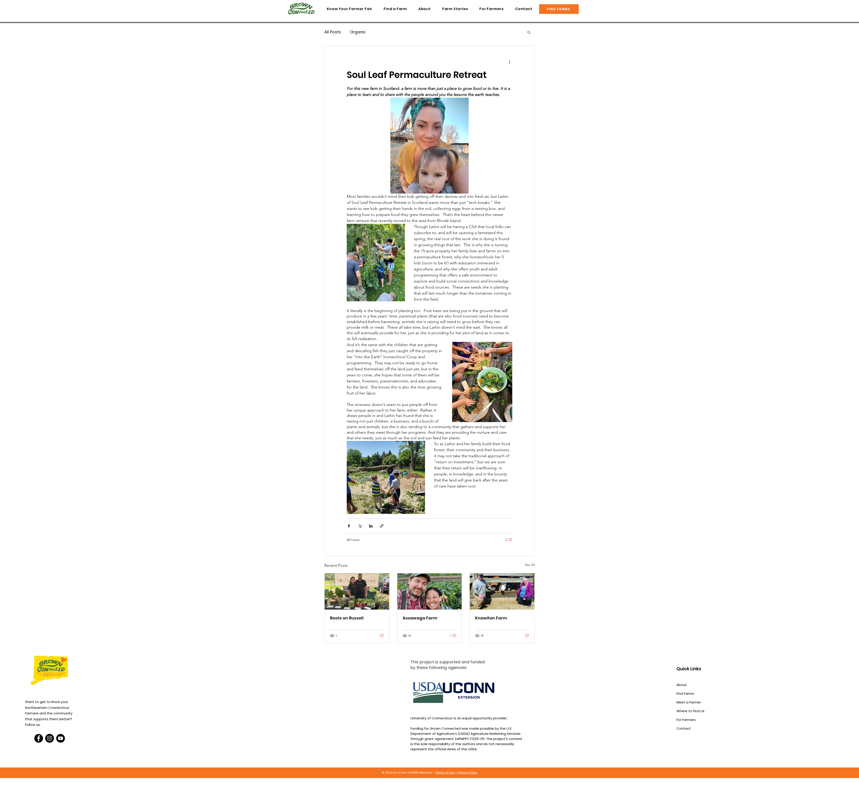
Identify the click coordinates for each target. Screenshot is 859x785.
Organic (358, 32)
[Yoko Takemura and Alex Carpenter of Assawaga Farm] (429, 591)
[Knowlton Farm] (502, 591)
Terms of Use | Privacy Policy (456, 772)
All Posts (332, 32)
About (681, 684)
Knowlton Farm (491, 618)
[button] (529, 32)
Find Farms (685, 693)
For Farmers (686, 719)
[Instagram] (49, 738)
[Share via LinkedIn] (371, 526)
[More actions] (509, 62)
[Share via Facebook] (349, 526)
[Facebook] (38, 738)
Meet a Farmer (688, 702)
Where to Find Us (690, 711)
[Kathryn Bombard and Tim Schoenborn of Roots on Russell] (357, 591)
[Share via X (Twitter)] (360, 526)
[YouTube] (60, 738)
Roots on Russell (347, 618)
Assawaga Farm (420, 618)
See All (530, 565)
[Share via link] (382, 526)
